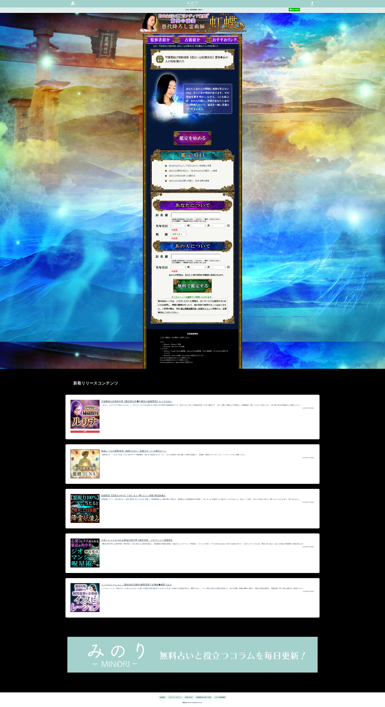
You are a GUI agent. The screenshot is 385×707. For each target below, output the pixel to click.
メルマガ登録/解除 (220, 697)
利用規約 (162, 697)
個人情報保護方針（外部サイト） (196, 309)
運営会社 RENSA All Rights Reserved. (193, 702)
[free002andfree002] (192, 286)
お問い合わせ (188, 697)
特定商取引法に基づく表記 (204, 697)
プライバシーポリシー (175, 697)
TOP (155, 46)
